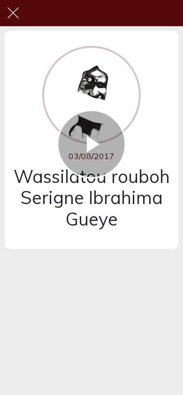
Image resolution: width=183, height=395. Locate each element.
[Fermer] (13, 13)
